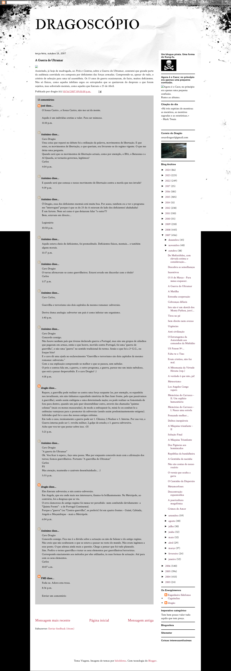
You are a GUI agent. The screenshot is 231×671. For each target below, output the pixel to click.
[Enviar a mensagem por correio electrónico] (99, 91)
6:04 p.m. (47, 519)
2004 (168, 577)
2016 (168, 191)
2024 (168, 170)
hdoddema (120, 661)
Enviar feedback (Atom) (61, 628)
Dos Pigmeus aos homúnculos (177, 446)
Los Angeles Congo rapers (178, 388)
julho (171, 526)
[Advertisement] (96, 611)
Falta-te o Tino (176, 354)
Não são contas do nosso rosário (181, 465)
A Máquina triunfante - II (180, 427)
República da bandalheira (181, 454)
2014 (168, 202)
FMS (43, 578)
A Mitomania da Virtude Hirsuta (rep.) (181, 369)
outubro (173, 251)
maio (171, 537)
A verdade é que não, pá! (181, 376)
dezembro (174, 240)
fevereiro (173, 553)
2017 (168, 186)
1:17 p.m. (47, 281)
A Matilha (173, 291)
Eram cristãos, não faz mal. (180, 360)
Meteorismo (174, 381)
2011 (168, 213)
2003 (168, 582)
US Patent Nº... (176, 348)
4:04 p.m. (47, 167)
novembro (174, 245)
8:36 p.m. (47, 588)
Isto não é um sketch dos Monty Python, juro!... (181, 309)
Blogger (152, 661)
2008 (168, 230)
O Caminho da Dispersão (181, 481)
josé (43, 105)
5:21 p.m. (47, 432)
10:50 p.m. (47, 228)
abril (171, 543)
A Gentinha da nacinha (180, 459)
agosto (172, 521)
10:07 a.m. (47, 567)
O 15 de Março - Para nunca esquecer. (179, 279)
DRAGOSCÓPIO (87, 24)
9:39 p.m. (47, 188)
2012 (168, 208)
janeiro (172, 559)
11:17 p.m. (47, 253)
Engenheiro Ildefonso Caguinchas (179, 596)
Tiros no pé (174, 316)
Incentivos (173, 272)
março (172, 548)
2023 (168, 175)
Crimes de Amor (177, 509)
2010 (168, 219)
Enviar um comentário (54, 596)
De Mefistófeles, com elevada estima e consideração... (179, 259)
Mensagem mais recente (52, 620)
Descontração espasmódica (176, 493)
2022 (168, 181)
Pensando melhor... (178, 415)
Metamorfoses (175, 486)
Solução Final (175, 434)
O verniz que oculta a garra (179, 474)
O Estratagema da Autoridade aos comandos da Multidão (181, 340)
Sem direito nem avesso (181, 321)
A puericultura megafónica (175, 501)
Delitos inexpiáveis (178, 421)
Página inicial (99, 620)
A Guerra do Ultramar (180, 286)
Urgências (173, 326)
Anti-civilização (176, 331)
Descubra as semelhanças (181, 267)
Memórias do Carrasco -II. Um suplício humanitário (181, 398)
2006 (168, 566)
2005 (168, 571)
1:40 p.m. (47, 317)
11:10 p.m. (47, 123)
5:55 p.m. (47, 475)
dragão (44, 388)
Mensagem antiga (141, 620)
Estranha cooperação (179, 296)
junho (171, 532)
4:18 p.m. (47, 376)
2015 (168, 197)
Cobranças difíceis (177, 302)
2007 (168, 235)
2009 (168, 224)
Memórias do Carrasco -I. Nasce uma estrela (181, 408)
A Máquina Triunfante (180, 440)
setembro (173, 515)
